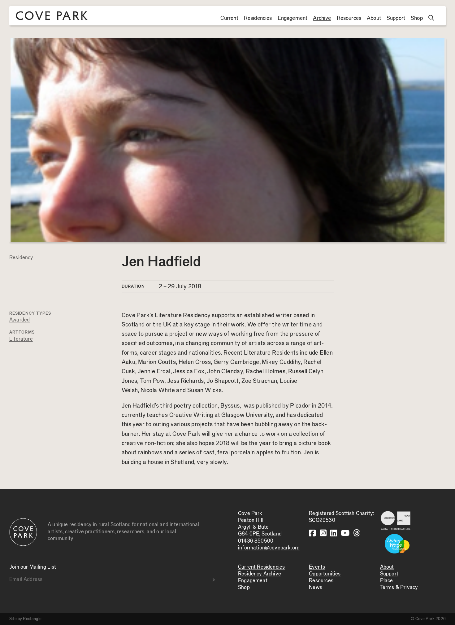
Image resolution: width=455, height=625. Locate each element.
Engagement (293, 18)
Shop (417, 18)
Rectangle (32, 619)
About (374, 18)
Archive (322, 18)
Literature (21, 339)
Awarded (19, 320)
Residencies (258, 18)
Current (229, 18)
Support (396, 18)
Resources (349, 18)
